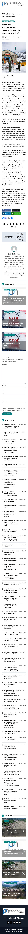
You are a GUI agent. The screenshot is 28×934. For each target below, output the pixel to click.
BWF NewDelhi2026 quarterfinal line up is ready (11, 583)
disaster (6, 289)
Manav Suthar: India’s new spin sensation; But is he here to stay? (11, 626)
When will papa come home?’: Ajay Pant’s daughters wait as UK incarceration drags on (10, 567)
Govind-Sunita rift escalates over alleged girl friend (11, 808)
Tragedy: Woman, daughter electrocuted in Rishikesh (11, 700)
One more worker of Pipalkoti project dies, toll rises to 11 (11, 646)
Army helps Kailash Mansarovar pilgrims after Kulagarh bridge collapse (11, 590)
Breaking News (7, 883)
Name (4, 386)
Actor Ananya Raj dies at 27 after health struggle (11, 732)
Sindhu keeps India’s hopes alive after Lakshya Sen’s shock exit (11, 619)
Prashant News (14, 918)
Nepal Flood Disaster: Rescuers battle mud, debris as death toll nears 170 (11, 426)
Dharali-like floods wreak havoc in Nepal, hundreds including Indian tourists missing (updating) (10, 449)
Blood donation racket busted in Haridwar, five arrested (10, 714)
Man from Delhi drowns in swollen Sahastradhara (11, 530)
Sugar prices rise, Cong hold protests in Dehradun (11, 559)
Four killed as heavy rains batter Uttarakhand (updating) (10, 684)
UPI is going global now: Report (10, 506)
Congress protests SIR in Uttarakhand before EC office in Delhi (10, 605)
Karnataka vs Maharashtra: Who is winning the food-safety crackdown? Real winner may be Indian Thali (11, 538)
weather (12, 21)
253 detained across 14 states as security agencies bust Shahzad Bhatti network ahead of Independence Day (11, 724)
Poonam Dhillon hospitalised (8, 545)
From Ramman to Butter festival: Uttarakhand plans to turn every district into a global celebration (11, 472)
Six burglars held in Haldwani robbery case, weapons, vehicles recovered (10, 514)
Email (4, 393)
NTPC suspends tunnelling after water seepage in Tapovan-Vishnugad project (11, 707)
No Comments (6, 39)
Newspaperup (9, 931)
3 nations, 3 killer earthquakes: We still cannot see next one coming (11, 739)
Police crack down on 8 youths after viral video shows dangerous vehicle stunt (10, 747)
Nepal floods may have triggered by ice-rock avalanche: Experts (10, 441)
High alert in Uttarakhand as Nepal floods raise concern (13, 299)
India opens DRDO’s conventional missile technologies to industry (10, 493)
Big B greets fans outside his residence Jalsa (10, 500)
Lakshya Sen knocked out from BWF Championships (11, 633)
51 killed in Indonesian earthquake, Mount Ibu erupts (10, 800)
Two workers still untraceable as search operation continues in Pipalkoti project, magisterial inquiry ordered (11, 782)
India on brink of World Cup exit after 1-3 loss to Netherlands (11, 552)
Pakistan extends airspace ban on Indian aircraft (11, 612)
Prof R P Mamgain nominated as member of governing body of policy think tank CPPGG (10, 576)
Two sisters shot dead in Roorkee (10, 464)
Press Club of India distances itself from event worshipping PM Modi (11, 598)
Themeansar (18, 931)
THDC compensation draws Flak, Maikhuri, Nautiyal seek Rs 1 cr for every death (11, 772)
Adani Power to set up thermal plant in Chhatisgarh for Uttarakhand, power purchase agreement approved (10, 483)
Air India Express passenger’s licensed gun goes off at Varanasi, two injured (10, 792)
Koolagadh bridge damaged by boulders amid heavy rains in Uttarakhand (11, 659)
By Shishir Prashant (9, 37)
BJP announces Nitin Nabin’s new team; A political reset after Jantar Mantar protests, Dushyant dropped (11, 692)
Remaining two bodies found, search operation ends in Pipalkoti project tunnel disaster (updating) (11, 668)
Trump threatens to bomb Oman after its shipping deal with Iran (11, 676)
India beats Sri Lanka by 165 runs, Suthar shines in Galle (11, 639)
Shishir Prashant (15, 254)
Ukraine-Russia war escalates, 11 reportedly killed (10, 765)
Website (4, 401)
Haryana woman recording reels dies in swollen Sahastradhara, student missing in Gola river (11, 756)
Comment (5, 364)
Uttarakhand (5, 21)
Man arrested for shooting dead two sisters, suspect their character (12, 323)
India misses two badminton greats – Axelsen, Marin (11, 653)
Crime (5, 312)
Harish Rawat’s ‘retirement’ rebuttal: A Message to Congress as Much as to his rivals (11, 523)
